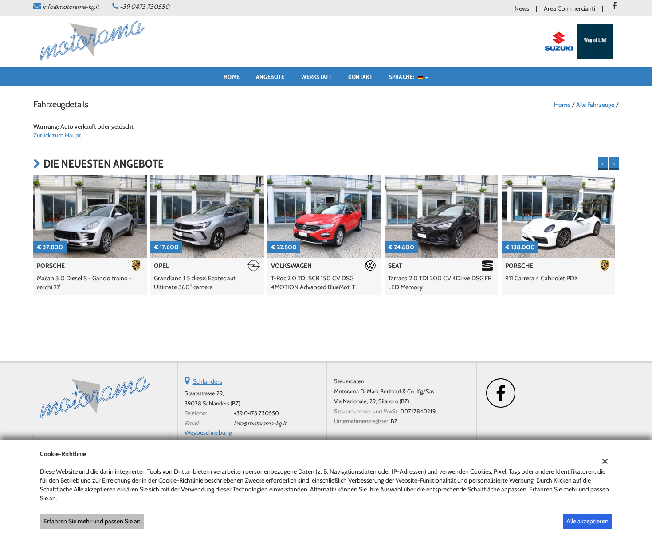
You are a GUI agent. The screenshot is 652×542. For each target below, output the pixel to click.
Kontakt (360, 77)
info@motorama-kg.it (71, 7)
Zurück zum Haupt (57, 135)
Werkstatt (316, 77)
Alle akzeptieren (587, 521)
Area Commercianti (569, 8)
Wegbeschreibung (208, 432)
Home (232, 77)
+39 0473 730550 (144, 7)
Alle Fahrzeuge (595, 105)
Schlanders (207, 381)
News (522, 8)
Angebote (270, 77)
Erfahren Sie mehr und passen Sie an (92, 521)
